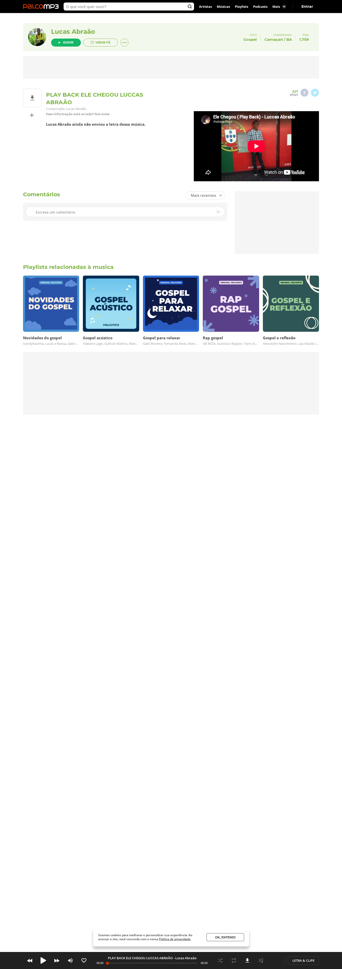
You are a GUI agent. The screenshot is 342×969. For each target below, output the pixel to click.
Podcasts (260, 6)
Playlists (241, 6)
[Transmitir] (274, 960)
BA (289, 39)
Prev (30, 960)
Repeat (234, 960)
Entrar (307, 6)
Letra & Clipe (303, 960)
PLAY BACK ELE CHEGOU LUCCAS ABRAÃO (140, 958)
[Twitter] (315, 93)
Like (84, 960)
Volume (70, 960)
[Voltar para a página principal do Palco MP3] (42, 6)
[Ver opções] (124, 43)
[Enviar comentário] (219, 212)
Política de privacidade (175, 939)
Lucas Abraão (73, 31)
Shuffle (220, 960)
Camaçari (273, 39)
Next (57, 960)
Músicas (223, 6)
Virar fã (102, 42)
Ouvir (68, 42)
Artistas (205, 6)
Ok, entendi (225, 937)
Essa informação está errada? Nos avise (78, 114)
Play (43, 960)
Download (247, 960)
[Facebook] (304, 93)
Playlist (261, 960)
